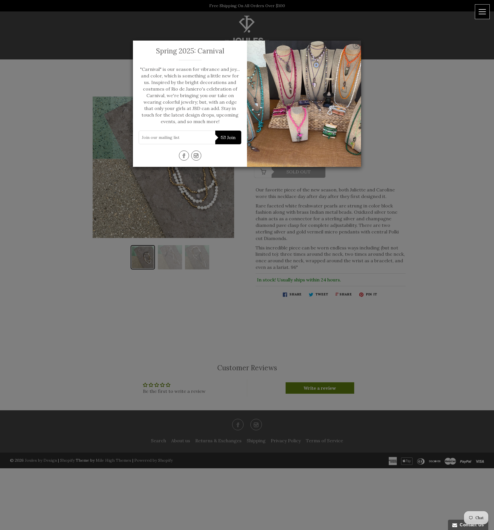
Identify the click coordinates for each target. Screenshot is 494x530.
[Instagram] (196, 156)
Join (231, 137)
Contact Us (470, 524)
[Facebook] (184, 156)
